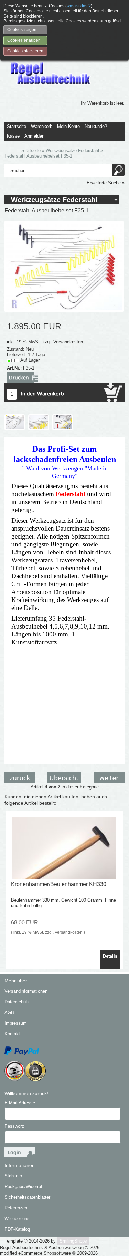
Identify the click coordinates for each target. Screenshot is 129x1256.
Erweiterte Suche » (106, 182)
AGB (9, 1012)
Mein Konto (68, 126)
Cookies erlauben (24, 40)
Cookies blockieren (25, 51)
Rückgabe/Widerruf (23, 1186)
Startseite (16, 126)
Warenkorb (41, 126)
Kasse (13, 136)
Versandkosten (68, 341)
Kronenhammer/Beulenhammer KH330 (58, 884)
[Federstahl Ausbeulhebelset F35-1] (64, 266)
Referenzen (15, 1207)
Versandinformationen (25, 991)
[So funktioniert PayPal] (21, 1050)
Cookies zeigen (21, 29)
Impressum (15, 1023)
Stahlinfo (13, 1175)
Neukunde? (96, 126)
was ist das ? (79, 5)
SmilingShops (73, 1241)
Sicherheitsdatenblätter (27, 1197)
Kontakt (12, 1033)
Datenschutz (17, 1001)
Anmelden (34, 136)
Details (110, 956)
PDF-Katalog (17, 1229)
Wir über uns (17, 1218)
